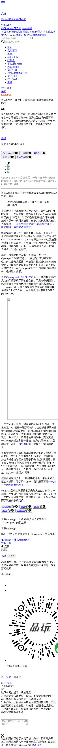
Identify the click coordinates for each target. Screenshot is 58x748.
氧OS (4, 157)
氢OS (36, 153)
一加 (23, 153)
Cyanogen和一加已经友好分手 (22, 277)
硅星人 (39, 31)
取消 (3, 682)
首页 (3, 31)
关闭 (3, 91)
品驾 (19, 31)
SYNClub (12, 76)
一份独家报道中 (24, 444)
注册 (3, 88)
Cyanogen (6, 94)
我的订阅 (21, 35)
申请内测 (36, 745)
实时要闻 (12, 31)
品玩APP (6, 28)
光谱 (3, 138)
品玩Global (28, 31)
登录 (29, 28)
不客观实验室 (14, 63)
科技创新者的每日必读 (13, 19)
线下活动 (16, 28)
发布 (9, 682)
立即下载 (6, 543)
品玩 (3, 13)
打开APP (6, 25)
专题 (24, 28)
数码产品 (21, 157)
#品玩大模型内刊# (36, 35)
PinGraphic (9, 35)
